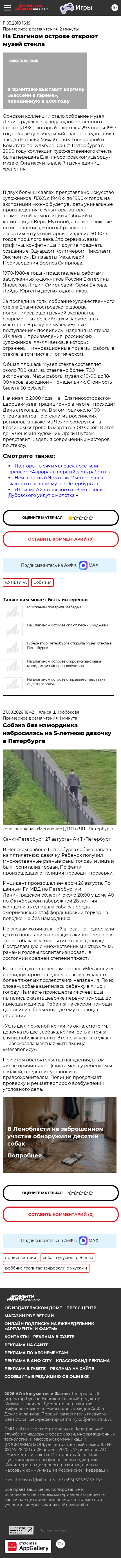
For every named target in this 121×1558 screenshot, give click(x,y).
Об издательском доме (33, 1307)
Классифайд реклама (83, 1360)
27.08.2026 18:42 (18, 712)
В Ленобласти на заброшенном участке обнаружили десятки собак (55, 1136)
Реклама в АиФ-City (28, 1360)
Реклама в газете (53, 1336)
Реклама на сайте (26, 1344)
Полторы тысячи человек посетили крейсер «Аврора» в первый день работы (57, 469)
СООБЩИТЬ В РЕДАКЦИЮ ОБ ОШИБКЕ (47, 1376)
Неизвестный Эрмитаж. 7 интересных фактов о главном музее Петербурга (56, 480)
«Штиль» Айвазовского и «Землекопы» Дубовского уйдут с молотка (57, 492)
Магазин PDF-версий (29, 1315)
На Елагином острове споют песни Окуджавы (67, 625)
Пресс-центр (81, 1307)
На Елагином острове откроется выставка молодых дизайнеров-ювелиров (64, 663)
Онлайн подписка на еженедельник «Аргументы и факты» (49, 1326)
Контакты (17, 1336)
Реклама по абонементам (36, 1352)
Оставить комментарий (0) (61, 539)
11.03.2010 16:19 (17, 23)
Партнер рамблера (53, 1530)
